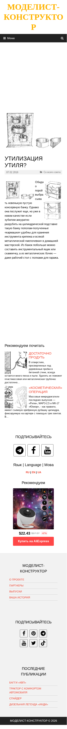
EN (33, 472)
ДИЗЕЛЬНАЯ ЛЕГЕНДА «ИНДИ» (28, 704)
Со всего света (52, 172)
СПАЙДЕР (15, 698)
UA (39, 472)
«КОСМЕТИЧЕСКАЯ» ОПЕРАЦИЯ (45, 390)
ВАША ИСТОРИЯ (19, 597)
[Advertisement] (33, 76)
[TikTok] (43, 643)
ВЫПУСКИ (15, 591)
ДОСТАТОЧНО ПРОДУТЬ (40, 355)
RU (28, 472)
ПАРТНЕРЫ (16, 585)
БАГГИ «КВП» (17, 682)
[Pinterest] (33, 633)
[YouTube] (47, 450)
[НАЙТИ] (62, 38)
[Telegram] (20, 450)
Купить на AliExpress (33, 541)
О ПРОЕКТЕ (16, 579)
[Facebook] (33, 450)
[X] (33, 643)
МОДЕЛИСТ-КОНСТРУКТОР (33, 17)
